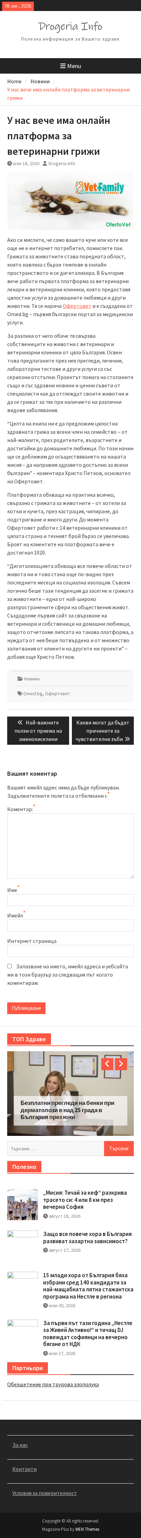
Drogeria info (62, 163)
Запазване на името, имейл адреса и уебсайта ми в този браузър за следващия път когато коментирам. (67, 974)
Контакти (24, 1468)
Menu (74, 66)
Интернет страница (31, 940)
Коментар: (20, 809)
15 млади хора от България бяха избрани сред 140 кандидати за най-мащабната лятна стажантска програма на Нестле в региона (88, 1285)
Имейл (15, 915)
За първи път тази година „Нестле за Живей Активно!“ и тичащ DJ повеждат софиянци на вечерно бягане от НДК (87, 1333)
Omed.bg (32, 693)
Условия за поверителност (44, 1492)
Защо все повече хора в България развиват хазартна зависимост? (87, 1237)
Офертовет (77, 305)
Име (12, 889)
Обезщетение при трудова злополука (53, 1384)
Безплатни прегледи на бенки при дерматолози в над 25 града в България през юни (67, 1110)
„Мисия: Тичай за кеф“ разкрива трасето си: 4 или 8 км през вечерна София (85, 1200)
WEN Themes (87, 1529)
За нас (20, 1444)
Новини (32, 679)
